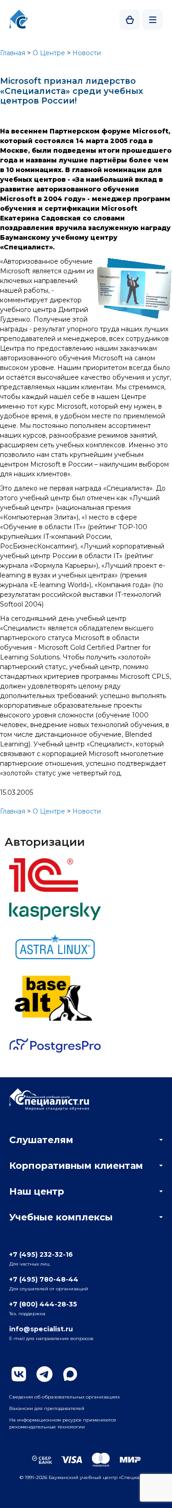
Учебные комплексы (61, 1217)
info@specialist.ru (41, 1329)
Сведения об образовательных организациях (64, 1397)
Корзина (129, 19)
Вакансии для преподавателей (46, 1408)
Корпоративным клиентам (76, 1165)
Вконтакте (18, 1374)
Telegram (44, 1374)
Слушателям (41, 1139)
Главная (12, 53)
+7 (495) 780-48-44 (43, 1279)
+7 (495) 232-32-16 (41, 1254)
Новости (86, 53)
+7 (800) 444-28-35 (43, 1304)
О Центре (49, 53)
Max (70, 1374)
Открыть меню (152, 19)
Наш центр (36, 1191)
